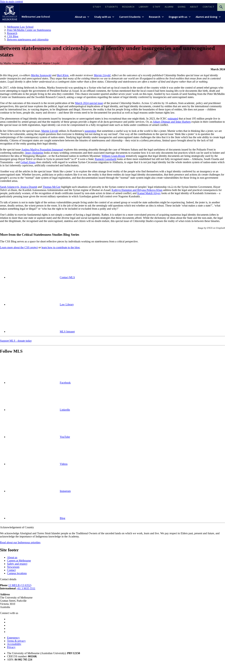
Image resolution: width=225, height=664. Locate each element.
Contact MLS (67, 277)
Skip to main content (11, 1)
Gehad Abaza (28, 162)
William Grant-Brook (113, 155)
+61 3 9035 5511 (25, 588)
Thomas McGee (51, 186)
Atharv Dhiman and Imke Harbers (172, 121)
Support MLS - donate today (16, 340)
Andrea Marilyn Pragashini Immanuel (42, 149)
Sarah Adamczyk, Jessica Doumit (18, 186)
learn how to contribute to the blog (60, 247)
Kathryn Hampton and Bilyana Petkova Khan (137, 190)
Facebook (65, 382)
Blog (62, 518)
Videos (64, 463)
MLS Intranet (67, 331)
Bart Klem (63, 75)
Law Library (67, 304)
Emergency (13, 637)
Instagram (65, 491)
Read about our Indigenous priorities (20, 542)
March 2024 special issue (89, 103)
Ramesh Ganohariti (105, 159)
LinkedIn (65, 409)
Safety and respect (17, 563)
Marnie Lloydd (102, 75)
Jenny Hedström (34, 152)
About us (12, 557)
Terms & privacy (16, 640)
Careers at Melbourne (19, 560)
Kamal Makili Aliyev (149, 193)
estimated (173, 118)
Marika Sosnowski (41, 75)
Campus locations (17, 573)
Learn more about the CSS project (19, 247)
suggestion (90, 130)
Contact (11, 570)
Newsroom (13, 566)
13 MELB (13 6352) (19, 585)
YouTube (65, 436)
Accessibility (14, 644)
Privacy (11, 647)
